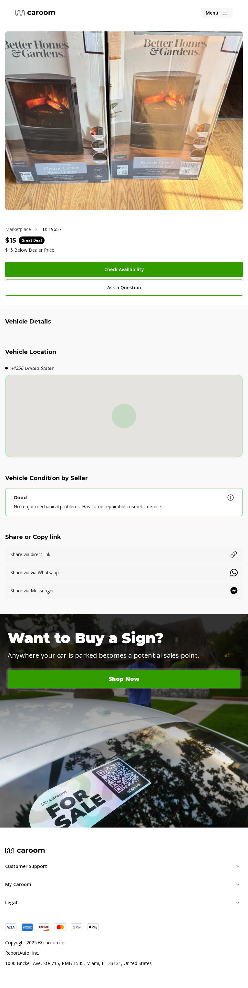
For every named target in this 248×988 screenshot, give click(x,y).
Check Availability (124, 269)
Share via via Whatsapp (34, 572)
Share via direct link (30, 554)
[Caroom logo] (35, 13)
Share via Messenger (32, 590)
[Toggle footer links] (237, 866)
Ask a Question (124, 287)
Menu (212, 13)
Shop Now (124, 679)
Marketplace (18, 229)
